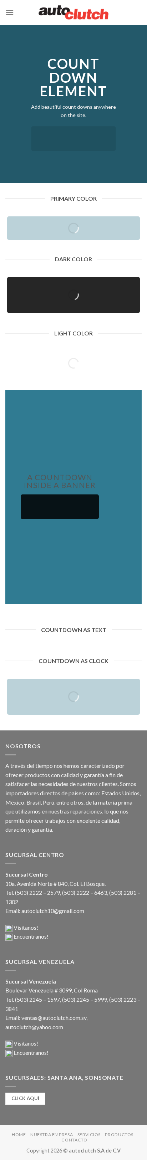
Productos (119, 1134)
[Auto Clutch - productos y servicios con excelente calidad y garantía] (73, 12)
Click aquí (25, 1098)
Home (19, 1134)
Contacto (74, 1140)
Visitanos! (25, 927)
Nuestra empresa (51, 1134)
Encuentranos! (30, 936)
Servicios (89, 1134)
